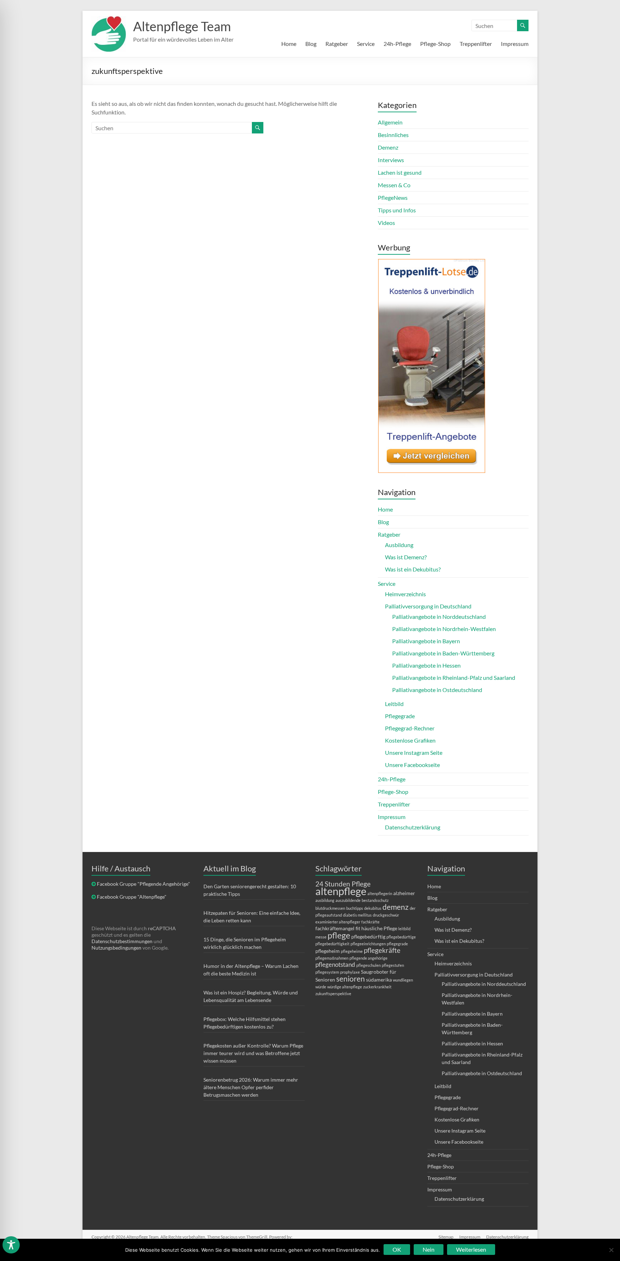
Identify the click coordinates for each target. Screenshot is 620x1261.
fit (358, 928)
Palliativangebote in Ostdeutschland (437, 689)
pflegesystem (327, 972)
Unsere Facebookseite (412, 764)
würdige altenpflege (344, 986)
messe (321, 937)
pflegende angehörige (368, 958)
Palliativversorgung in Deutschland (428, 606)
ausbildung (324, 900)
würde (320, 986)
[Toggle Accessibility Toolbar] (11, 1248)
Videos (386, 222)
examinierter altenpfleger (337, 921)
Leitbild (394, 703)
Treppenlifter (476, 43)
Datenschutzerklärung (412, 827)
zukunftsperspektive (333, 993)
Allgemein (390, 122)
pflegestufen (393, 965)
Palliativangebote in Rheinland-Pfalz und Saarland (453, 677)
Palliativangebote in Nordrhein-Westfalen (444, 628)
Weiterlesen (471, 1249)
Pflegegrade (400, 715)
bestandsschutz (375, 900)
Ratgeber (336, 43)
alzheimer (404, 893)
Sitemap (446, 1236)
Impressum (515, 43)
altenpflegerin (379, 893)
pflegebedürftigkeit (332, 943)
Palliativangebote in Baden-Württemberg (443, 653)
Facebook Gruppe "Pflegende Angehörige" (143, 884)
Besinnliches (393, 134)
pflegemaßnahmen (331, 958)
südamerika (379, 980)
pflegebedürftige (401, 937)
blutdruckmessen (330, 908)
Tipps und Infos (397, 210)
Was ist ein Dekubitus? (413, 569)
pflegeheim (327, 951)
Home (288, 43)
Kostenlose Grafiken (410, 740)
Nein (429, 1249)
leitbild (404, 928)
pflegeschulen (368, 965)
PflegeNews (393, 197)
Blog (310, 43)
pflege (339, 935)
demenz (395, 906)
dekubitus (372, 908)
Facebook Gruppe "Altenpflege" (131, 897)
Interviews (391, 159)
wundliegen (403, 980)
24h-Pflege (397, 43)
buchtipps (354, 908)
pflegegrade (397, 943)
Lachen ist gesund (400, 172)
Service (366, 43)
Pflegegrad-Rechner (410, 728)
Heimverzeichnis (405, 593)
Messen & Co (394, 185)
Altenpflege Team (182, 26)
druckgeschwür (386, 915)
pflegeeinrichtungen (368, 943)
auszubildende (348, 900)
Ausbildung (399, 544)
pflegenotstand (335, 964)
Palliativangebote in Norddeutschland (439, 616)
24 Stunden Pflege (343, 884)
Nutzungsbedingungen (116, 948)
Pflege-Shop (435, 43)
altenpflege (340, 891)
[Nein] (611, 1249)
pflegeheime (352, 951)
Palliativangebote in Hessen (426, 665)
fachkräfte (370, 921)
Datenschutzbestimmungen (121, 941)
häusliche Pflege (379, 928)
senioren (350, 978)
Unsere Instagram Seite (413, 752)
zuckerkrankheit (377, 986)
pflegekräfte (382, 950)
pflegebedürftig (368, 936)
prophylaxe (350, 972)
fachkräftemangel (334, 928)
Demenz (388, 147)
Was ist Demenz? (406, 557)
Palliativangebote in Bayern (426, 640)
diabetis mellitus (357, 915)
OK (397, 1249)
